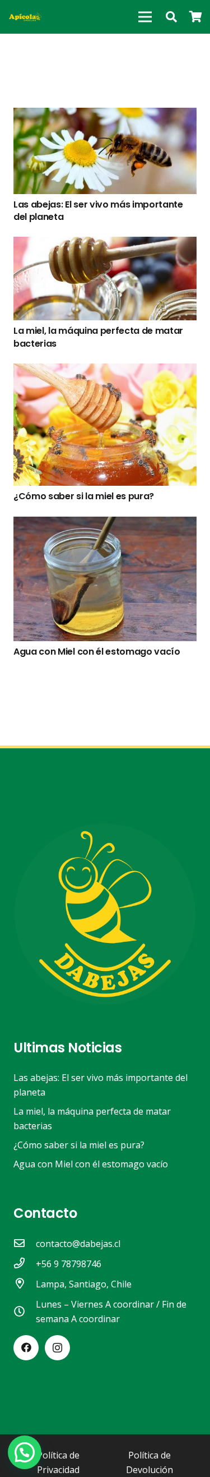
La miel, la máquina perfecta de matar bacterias (98, 336)
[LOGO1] (25, 16)
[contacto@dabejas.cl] (24, 1243)
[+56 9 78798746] (24, 1264)
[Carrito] (196, 17)
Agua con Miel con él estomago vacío (96, 651)
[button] (171, 17)
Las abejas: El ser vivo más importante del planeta (98, 210)
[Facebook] (26, 1347)
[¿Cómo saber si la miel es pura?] (105, 371)
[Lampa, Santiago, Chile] (24, 1284)
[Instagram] (57, 1347)
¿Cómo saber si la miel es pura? (83, 496)
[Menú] (145, 17)
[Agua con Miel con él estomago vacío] (105, 524)
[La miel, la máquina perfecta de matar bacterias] (105, 244)
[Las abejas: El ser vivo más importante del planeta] (105, 115)
